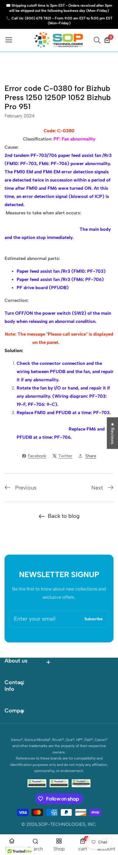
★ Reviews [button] (112, 433)
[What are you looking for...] (98, 40)
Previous (26, 487)
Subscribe (93, 619)
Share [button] (90, 456)
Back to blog (64, 516)
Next (97, 487)
